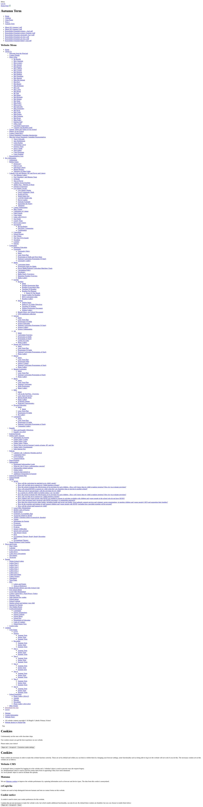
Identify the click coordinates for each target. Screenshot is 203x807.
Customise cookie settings (26, 747)
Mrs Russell (17, 67)
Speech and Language (21, 531)
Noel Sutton (18, 150)
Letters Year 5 (14, 565)
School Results (14, 477)
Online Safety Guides (21, 439)
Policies (16, 243)
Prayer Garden (22, 200)
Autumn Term (9, 24)
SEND (11, 479)
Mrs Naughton (18, 76)
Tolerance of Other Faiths (22, 171)
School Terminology (20, 612)
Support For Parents (16, 605)
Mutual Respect (19, 169)
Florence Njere (18, 146)
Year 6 (16, 687)
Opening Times (14, 595)
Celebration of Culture (21, 211)
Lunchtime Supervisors (21, 126)
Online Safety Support (16, 436)
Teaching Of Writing (29, 306)
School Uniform (14, 601)
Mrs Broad (17, 91)
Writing (20, 301)
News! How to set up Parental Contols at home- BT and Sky (34, 445)
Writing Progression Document (32, 308)
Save (19, 805)
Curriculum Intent (24, 264)
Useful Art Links (23, 340)
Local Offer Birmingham (17, 592)
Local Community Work (26, 192)
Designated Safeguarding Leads (24, 464)
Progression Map (23, 361)
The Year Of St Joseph (21, 238)
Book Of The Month (33, 293)
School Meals (18, 616)
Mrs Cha (16, 88)
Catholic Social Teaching (22, 183)
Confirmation (22, 230)
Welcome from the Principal (18, 53)
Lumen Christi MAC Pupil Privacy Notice (23, 593)
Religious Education (20, 247)
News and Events (11, 544)
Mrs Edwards (18, 107)
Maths (16, 263)
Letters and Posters (20, 584)
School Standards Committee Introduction (23, 135)
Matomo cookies (11, 781)
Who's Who (13, 57)
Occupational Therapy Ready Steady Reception (29, 536)
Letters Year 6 (14, 563)
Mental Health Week (25, 398)
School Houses (19, 234)
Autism (16, 519)
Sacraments (17, 224)
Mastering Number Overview (27, 276)
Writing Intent (26, 302)
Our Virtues (17, 236)
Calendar (12, 548)
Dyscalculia (17, 525)
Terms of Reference (20, 586)
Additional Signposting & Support (25, 474)
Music (16, 379)
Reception (17, 641)
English (16, 280)
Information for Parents (21, 437)
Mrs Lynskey (18, 63)
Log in (3, 4)
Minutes (16, 700)
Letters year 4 (13, 567)
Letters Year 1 (14, 573)
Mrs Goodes (18, 70)
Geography (17, 249)
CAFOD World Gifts (25, 198)
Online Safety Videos (21, 443)
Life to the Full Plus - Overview (28, 394)
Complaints (17, 611)
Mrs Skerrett (18, 78)
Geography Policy (24, 251)
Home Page (5, 6)
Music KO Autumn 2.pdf (13, 29)
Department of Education (22, 620)
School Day (17, 618)
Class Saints (18, 215)
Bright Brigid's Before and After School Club (24, 588)
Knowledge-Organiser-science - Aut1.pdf (19, 31)
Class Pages (9, 20)
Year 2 (7, 22)
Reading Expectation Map (30, 287)
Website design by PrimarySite (15, 722)
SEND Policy (18, 512)
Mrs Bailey (17, 95)
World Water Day (23, 196)
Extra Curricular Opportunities (19, 550)
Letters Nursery (14, 576)
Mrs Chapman (18, 61)
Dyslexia (16, 527)
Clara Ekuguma (19, 152)
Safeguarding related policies (23, 468)
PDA (15, 534)
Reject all (4, 747)
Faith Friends (18, 213)
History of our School (16, 131)
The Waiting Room (15, 607)
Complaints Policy (20, 455)
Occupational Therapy (21, 540)
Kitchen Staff (18, 122)
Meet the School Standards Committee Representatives (27, 137)
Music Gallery (22, 388)
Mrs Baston (17, 84)
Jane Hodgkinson (19, 141)
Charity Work (18, 221)
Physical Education (20, 405)
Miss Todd (17, 112)
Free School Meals (15, 590)
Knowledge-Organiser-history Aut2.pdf (18, 41)
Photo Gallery (22, 342)
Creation (16, 242)
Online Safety (18, 470)
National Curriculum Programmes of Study (32, 352)
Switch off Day (23, 194)
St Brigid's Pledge (24, 401)
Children (8, 18)
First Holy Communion (25, 228)
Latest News (13, 552)
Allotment (21, 205)
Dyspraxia (17, 523)
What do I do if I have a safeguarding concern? (29, 466)
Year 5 (16, 679)
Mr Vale (16, 93)
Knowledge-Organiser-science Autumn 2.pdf (20, 33)
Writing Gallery (27, 310)
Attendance (13, 578)
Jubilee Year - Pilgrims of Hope (24, 185)
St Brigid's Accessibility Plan (23, 514)
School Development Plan (18, 476)
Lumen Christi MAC (16, 133)
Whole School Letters (16, 561)
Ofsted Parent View (20, 624)
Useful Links (13, 626)
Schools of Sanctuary (21, 186)
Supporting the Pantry (25, 204)
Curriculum (17, 232)
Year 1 (16, 649)
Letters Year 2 (14, 571)
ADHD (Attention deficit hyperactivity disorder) (30, 517)
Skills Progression (24, 386)
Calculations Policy (24, 270)
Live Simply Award (20, 188)
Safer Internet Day (20, 449)
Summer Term (22, 639)
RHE (15, 390)
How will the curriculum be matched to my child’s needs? (37, 483)
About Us (8, 51)
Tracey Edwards (19, 139)
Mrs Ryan (17, 110)
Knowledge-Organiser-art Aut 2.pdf (17, 39)
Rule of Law (18, 166)
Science (16, 316)
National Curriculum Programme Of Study (32, 259)
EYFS (16, 631)
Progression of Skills (25, 337)
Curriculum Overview (25, 335)
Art (15, 331)
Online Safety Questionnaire (23, 447)
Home (7, 16)
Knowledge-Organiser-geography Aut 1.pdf (19, 35)
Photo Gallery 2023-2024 (22, 704)
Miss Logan (17, 105)
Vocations (17, 240)
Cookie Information (11, 715)
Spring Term (22, 637)
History (16, 356)
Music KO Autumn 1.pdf (13, 27)
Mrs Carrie (17, 89)
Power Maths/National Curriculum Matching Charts (35, 268)
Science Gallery (23, 327)
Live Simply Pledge (24, 190)
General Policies (19, 458)
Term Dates (13, 580)
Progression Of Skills (25, 321)
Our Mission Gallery (20, 175)
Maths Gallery (22, 278)
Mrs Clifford (18, 69)
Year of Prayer (18, 181)
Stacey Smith (18, 148)
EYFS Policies (18, 456)
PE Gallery (21, 415)
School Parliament (15, 694)
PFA (10, 582)
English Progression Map (30, 285)
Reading (20, 282)
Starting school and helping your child (22, 603)
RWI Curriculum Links (29, 297)
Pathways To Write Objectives (32, 304)
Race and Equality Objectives (23, 430)
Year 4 (16, 671)
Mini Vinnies (18, 209)
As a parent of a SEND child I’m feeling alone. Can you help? (38, 493)
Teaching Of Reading (29, 289)
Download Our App (12, 708)
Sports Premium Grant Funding (19, 542)
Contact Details (14, 55)
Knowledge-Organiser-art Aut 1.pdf (17, 37)
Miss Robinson (19, 86)
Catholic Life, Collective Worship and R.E (28, 453)
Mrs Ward (17, 101)
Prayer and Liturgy (20, 223)
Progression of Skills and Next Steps (30, 257)
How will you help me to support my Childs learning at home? (38, 485)
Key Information (10, 158)
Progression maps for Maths (27, 266)
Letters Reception (15, 574)
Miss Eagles (18, 114)
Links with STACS (20, 217)
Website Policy (10, 717)
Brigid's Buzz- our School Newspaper (30, 312)
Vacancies (12, 557)
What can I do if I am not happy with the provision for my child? (39, 491)
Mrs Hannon (18, 72)
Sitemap (7, 713)
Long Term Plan (23, 255)
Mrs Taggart (18, 65)
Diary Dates (13, 546)
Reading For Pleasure (29, 291)
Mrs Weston (18, 99)
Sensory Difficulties (20, 529)
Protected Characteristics (26, 403)
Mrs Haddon (18, 74)
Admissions (13, 160)
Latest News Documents (17, 553)
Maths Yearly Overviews (26, 274)
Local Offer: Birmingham (22, 508)
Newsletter (17, 702)
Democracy (17, 164)
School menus (14, 599)
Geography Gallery (24, 261)
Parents (7, 559)
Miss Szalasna (18, 116)
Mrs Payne (17, 118)
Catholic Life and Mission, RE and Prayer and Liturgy (27, 173)
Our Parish (17, 219)
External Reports (15, 434)
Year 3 (16, 664)
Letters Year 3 (14, 569)
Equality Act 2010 (20, 432)
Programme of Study (25, 339)
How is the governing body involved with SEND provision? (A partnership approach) (46, 500)
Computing (17, 417)
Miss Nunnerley (19, 108)
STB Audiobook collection (27, 314)
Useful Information (15, 609)
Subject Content (23, 363)
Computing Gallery (24, 426)
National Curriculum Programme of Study (32, 375)
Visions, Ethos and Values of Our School (23, 129)
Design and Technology (21, 344)
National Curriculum (25, 384)
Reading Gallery (27, 299)
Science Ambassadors (25, 329)
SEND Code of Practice (22, 510)
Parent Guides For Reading (31, 295)
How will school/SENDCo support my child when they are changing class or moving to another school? (52, 489)
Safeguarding (13, 462)
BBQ (15, 538)
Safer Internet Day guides (17, 597)
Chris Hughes (18, 143)
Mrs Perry (17, 82)
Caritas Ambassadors (20, 207)
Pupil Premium (14, 460)
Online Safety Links (20, 441)
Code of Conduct (19, 622)
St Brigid (17, 179)
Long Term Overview (25, 396)
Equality (12, 428)
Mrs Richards (18, 97)
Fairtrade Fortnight (24, 202)
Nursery (16, 633)
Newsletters (13, 555)
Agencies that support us (22, 472)
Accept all (13, 747)
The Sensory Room (20, 533)
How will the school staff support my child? (32, 506)
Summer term (22, 669)
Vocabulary (21, 272)
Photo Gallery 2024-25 (21, 696)
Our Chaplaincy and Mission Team (25, 177)
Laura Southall (18, 154)
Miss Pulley (17, 103)
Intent (20, 253)
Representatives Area (16, 156)
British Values (14, 162)
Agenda (16, 698)
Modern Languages (20, 369)
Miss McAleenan (19, 80)
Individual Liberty (20, 167)
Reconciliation (22, 226)
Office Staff (17, 124)
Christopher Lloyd (20, 145)
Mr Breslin (17, 59)
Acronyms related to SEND (23, 515)
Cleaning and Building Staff (23, 127)
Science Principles (24, 323)
